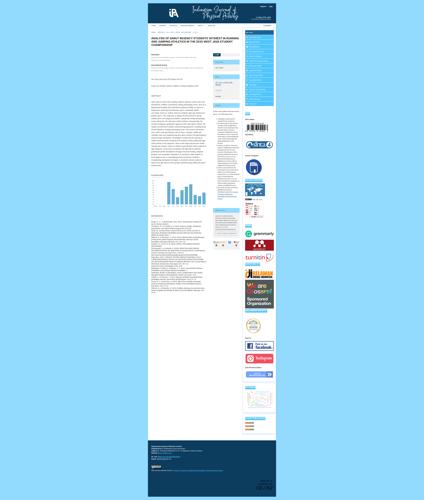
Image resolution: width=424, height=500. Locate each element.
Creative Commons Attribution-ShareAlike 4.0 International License (198, 470)
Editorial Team (254, 42)
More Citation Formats (226, 233)
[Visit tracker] (255, 195)
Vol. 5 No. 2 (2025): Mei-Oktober (178, 32)
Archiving (252, 85)
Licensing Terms (255, 94)
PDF (217, 55)
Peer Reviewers (254, 47)
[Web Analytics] (248, 199)
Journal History (254, 99)
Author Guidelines (255, 56)
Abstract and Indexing (256, 89)
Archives (173, 25)
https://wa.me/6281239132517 (169, 457)
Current (162, 25)
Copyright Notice (254, 80)
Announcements (187, 25)
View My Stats (257, 199)
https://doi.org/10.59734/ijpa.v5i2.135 (169, 79)
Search (268, 25)
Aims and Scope (254, 37)
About (200, 25)
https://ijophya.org (165, 453)
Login (271, 6)
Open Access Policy (256, 75)
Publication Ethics (255, 66)
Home (153, 25)
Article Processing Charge (258, 61)
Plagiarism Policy (255, 70)
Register (211, 25)
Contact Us (253, 104)
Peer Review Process (256, 51)
